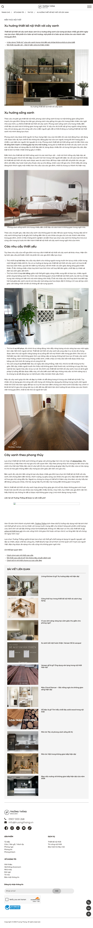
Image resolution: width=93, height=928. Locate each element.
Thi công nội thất (55, 844)
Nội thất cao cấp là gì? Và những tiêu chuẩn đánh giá (29, 558)
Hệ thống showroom (12, 867)
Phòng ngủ (8, 847)
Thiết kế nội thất (54, 842)
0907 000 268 (16, 819)
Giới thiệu (8, 864)
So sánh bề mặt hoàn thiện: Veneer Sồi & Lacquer (61, 643)
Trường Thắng (40, 524)
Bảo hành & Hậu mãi (56, 847)
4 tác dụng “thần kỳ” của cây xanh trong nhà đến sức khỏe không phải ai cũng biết (41, 42)
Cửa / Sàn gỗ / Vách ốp (14, 844)
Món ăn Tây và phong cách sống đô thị (57, 732)
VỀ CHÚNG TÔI (19, 12)
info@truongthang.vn (21, 822)
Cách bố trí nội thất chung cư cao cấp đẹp (24, 560)
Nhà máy (8, 870)
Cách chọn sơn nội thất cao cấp (20, 555)
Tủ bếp (7, 842)
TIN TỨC (30, 12)
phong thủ (77, 461)
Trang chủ (5, 12)
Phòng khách (9, 852)
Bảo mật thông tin (11, 877)
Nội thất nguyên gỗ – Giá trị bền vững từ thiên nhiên (28, 45)
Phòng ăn (8, 850)
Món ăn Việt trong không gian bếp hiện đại (58, 754)
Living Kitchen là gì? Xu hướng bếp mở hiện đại (60, 576)
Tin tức (7, 875)
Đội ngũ (7, 872)
